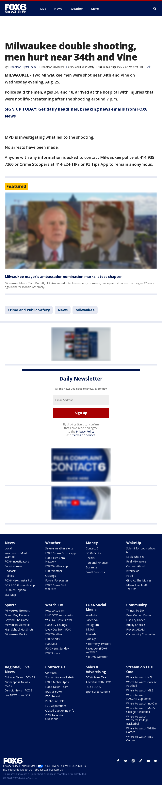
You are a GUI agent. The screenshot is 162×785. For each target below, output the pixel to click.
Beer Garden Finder (138, 615)
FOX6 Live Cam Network (55, 559)
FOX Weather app (56, 566)
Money (92, 542)
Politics (9, 576)
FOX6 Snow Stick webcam (56, 587)
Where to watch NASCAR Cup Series (138, 697)
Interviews (132, 571)
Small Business (95, 572)
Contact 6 (92, 548)
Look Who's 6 (135, 557)
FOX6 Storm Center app (60, 553)
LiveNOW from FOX (58, 629)
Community (136, 604)
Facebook (92, 620)
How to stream (55, 610)
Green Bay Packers (17, 615)
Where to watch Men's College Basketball (140, 710)
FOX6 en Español (15, 590)
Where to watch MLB (140, 690)
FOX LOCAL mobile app (20, 585)
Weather (53, 542)
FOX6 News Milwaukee (52, 67)
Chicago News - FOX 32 (20, 677)
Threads (91, 634)
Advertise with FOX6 (98, 682)
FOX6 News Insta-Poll (19, 580)
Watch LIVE (55, 604)
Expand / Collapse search (155, 9)
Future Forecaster (56, 580)
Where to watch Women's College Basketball (137, 720)
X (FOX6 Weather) (97, 657)
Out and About (135, 566)
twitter (125, 761)
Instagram (92, 625)
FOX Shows (52, 653)
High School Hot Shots (19, 629)
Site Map (10, 595)
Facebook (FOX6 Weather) (96, 650)
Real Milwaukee (136, 561)
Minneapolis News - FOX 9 (17, 683)
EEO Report (52, 696)
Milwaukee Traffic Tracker (137, 587)
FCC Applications (56, 706)
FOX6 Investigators (17, 561)
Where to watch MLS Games (139, 738)
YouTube (91, 615)
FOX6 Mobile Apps (57, 682)
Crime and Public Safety (81, 67)
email (156, 761)
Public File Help (54, 701)
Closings (50, 576)
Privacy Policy (85, 431)
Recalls (90, 558)
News (63, 310)
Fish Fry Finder (135, 620)
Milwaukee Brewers (17, 610)
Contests (51, 672)
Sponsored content (98, 691)
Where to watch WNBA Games (141, 730)
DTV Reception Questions (54, 717)
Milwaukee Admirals (17, 625)
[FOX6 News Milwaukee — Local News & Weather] (18, 8)
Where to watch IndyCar (141, 703)
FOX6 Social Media (96, 607)
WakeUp (133, 542)
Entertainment (14, 566)
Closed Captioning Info (59, 710)
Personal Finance (97, 562)
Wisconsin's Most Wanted (16, 555)
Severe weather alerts (59, 548)
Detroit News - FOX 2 (18, 690)
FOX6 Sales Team (97, 677)
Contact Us (55, 667)
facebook (118, 761)
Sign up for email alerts (60, 677)
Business (91, 567)
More (95, 8)
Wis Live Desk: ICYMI (58, 620)
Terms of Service (83, 435)
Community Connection (141, 634)
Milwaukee (85, 310)
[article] (81, 230)
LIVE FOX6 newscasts (59, 615)
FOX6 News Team (57, 687)
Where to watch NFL (139, 677)
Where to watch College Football (141, 683)
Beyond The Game (17, 620)
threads (141, 761)
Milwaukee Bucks (16, 634)
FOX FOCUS (93, 687)
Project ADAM (135, 629)
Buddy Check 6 (135, 625)
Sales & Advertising (96, 669)
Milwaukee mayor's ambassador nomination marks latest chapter (63, 276)
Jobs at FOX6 (53, 691)
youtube (148, 761)
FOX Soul (51, 644)
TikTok (90, 629)
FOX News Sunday (57, 648)
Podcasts (11, 571)
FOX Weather (53, 571)
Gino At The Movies (139, 580)
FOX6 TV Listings (56, 625)
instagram (133, 761)
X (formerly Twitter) (98, 644)
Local (8, 548)
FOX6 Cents (93, 553)
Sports (10, 604)
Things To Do (135, 610)
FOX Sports (52, 639)
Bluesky (91, 639)
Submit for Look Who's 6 (141, 550)
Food (129, 576)
